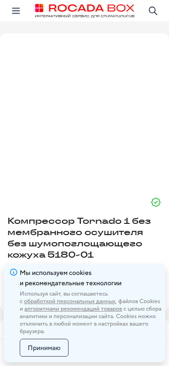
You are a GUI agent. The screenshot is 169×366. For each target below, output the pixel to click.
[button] (84, 111)
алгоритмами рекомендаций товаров (73, 308)
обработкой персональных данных (69, 301)
